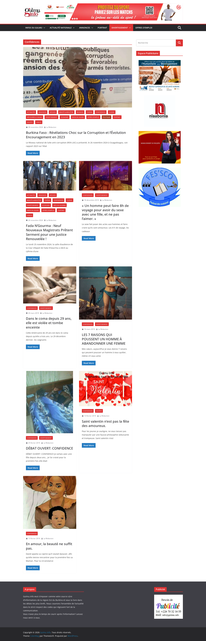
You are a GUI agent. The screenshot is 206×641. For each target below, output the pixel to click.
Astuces (53, 112)
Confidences (100, 112)
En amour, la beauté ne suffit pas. (49, 545)
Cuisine (111, 112)
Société (30, 122)
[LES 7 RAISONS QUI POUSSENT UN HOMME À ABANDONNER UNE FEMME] (105, 293)
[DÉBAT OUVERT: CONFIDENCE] (49, 402)
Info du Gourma (59, 205)
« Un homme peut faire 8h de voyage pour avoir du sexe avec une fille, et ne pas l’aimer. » (105, 212)
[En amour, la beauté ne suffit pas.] (49, 502)
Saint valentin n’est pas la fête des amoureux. (105, 423)
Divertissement (120, 27)
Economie (64, 117)
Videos (38, 122)
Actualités (31, 112)
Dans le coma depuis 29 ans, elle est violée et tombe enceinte (48, 322)
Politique (106, 117)
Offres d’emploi (143, 27)
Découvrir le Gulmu (34, 117)
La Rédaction (51, 127)
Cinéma (89, 112)
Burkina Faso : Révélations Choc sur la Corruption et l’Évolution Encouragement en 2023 (76, 134)
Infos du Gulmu (33, 27)
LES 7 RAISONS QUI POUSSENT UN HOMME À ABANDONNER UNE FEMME (103, 339)
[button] (43, 28)
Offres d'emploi (93, 117)
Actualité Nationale (61, 27)
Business (80, 112)
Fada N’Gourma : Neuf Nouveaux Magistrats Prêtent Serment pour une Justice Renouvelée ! (49, 232)
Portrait (102, 27)
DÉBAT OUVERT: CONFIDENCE (49, 448)
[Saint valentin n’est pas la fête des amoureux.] (105, 388)
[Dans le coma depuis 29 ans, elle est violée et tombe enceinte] (49, 284)
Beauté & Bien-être (66, 112)
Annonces (84, 27)
